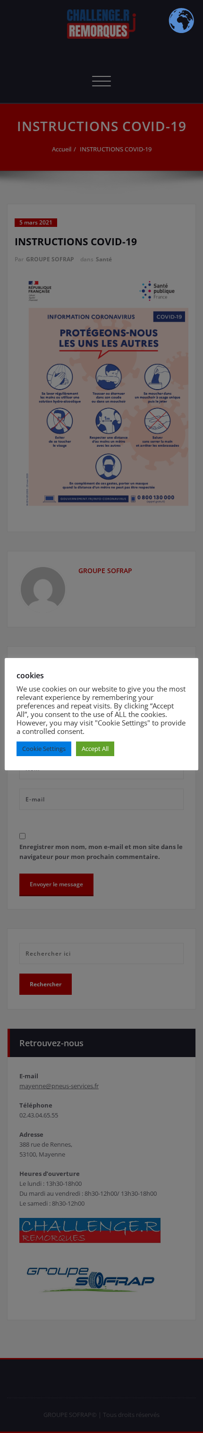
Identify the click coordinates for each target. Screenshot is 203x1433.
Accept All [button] (95, 748)
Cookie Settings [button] (44, 748)
